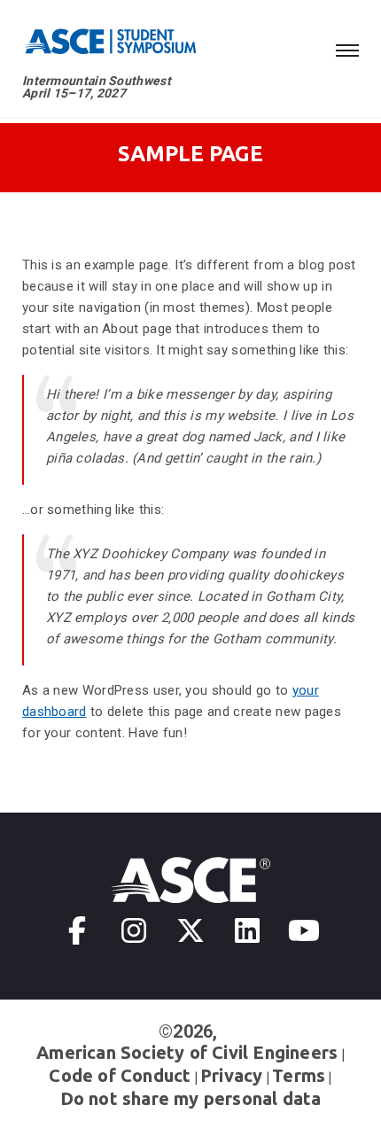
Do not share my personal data (191, 1098)
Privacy (231, 1075)
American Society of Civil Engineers (187, 1052)
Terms (298, 1075)
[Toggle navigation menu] (347, 48)
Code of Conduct (119, 1075)
